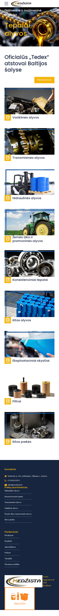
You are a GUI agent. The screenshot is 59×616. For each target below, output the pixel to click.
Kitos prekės (21, 442)
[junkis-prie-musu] (20, 598)
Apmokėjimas (10, 547)
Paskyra (8, 552)
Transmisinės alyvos (28, 158)
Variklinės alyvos (25, 117)
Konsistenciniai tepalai (30, 280)
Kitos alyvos (21, 320)
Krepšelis (8, 541)
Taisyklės (8, 558)
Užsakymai (9, 535)
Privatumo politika (12, 564)
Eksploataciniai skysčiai (30, 361)
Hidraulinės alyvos (26, 198)
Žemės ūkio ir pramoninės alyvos (27, 239)
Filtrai (16, 401)
